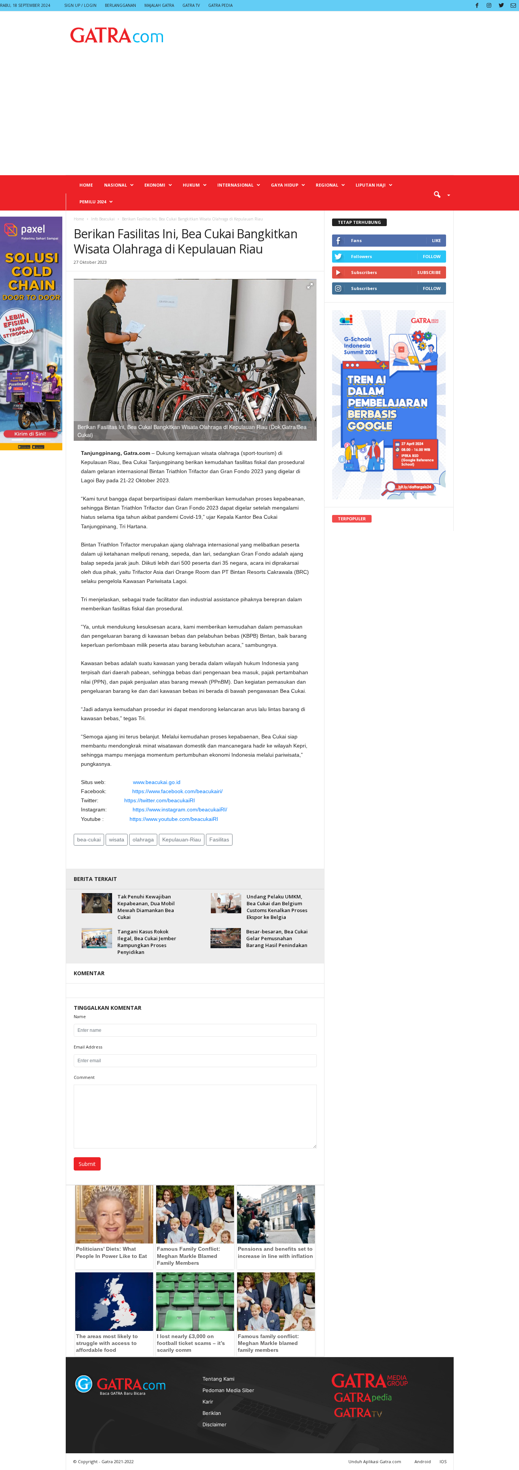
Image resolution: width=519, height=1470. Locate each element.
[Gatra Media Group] (370, 1380)
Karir (208, 1402)
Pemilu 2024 (92, 201)
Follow (432, 256)
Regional (327, 185)
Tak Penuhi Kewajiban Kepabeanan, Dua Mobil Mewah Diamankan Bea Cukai (146, 906)
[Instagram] (489, 5)
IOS (443, 1461)
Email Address (88, 1047)
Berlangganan (120, 5)
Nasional (115, 185)
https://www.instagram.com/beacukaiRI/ (180, 809)
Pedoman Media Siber (228, 1390)
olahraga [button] (143, 839)
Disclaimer (214, 1424)
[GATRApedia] (366, 1397)
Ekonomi (154, 185)
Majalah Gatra (159, 5)
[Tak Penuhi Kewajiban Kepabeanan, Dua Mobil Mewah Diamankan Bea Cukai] (97, 903)
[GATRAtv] (366, 1412)
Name (80, 1016)
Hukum (191, 185)
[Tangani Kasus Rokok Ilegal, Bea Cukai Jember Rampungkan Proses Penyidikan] (97, 938)
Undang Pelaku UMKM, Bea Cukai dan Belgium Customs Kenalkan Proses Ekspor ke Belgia (277, 906)
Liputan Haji (371, 185)
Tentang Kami (218, 1379)
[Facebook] (476, 5)
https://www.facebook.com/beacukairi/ (177, 791)
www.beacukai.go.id (156, 782)
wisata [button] (116, 839)
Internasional (235, 185)
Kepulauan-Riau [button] (181, 839)
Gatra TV (191, 5)
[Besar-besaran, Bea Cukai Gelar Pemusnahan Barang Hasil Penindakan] (225, 938)
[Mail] (513, 5)
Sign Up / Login (80, 5)
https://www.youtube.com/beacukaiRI (174, 819)
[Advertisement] (260, 118)
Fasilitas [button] (219, 839)
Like (436, 240)
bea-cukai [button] (89, 839)
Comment (84, 1077)
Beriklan (212, 1413)
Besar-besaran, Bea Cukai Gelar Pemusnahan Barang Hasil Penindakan (277, 938)
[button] (439, 194)
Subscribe (429, 272)
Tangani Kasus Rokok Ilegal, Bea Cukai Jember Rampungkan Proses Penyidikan (146, 941)
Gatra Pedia (220, 5)
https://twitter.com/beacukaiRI (159, 800)
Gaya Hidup (284, 185)
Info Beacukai (103, 219)
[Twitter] (501, 5)
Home (86, 185)
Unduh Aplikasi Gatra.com (375, 1461)
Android (423, 1461)
